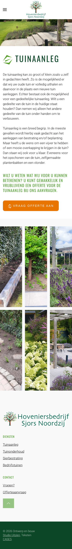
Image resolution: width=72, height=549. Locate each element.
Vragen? (9, 485)
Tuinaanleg (10, 444)
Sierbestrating (13, 458)
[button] (5, 9)
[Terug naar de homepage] (36, 9)
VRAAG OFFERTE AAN (33, 205)
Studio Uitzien (11, 535)
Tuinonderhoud (13, 451)
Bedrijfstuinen (12, 465)
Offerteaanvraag (14, 492)
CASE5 (7, 539)
